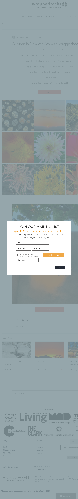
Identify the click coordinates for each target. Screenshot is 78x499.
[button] (66, 223)
